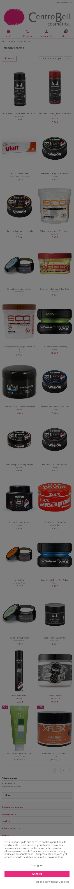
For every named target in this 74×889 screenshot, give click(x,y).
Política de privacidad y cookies (52, 881)
